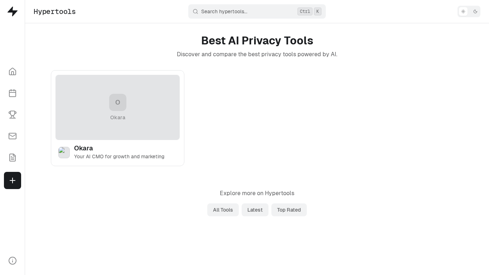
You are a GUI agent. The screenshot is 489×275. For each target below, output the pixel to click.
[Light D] (468, 11)
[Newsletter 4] (12, 136)
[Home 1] (12, 71)
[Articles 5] (12, 157)
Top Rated (289, 210)
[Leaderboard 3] (12, 114)
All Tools (223, 210)
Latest (255, 210)
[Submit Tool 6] (12, 180)
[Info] (12, 260)
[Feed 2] (12, 93)
